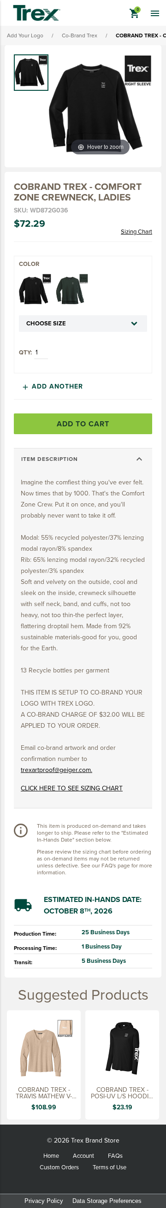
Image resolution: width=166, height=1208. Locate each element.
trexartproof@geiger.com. (56, 769)
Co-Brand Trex (79, 35)
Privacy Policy (43, 1200)
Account (83, 1155)
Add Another (52, 386)
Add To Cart (83, 423)
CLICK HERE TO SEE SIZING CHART (72, 788)
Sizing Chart (136, 232)
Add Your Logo (25, 35)
